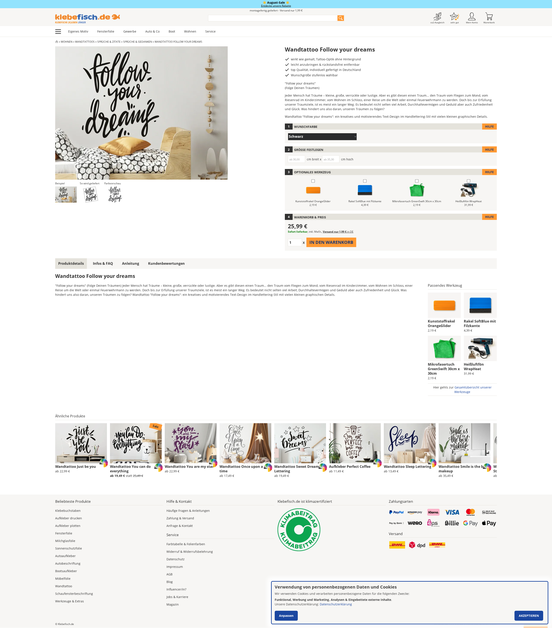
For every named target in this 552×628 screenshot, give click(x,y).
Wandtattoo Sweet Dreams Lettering (297, 468)
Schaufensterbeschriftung (74, 594)
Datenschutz (175, 559)
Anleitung (130, 263)
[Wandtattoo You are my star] (190, 443)
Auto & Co (152, 31)
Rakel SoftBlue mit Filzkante (480, 323)
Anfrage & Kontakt (179, 526)
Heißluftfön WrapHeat (474, 366)
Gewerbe (129, 31)
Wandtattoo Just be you (75, 466)
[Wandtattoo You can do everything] (136, 443)
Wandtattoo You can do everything (130, 468)
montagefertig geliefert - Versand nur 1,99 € (276, 10)
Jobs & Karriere (177, 597)
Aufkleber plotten (67, 526)
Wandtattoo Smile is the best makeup (463, 468)
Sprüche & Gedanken (137, 41)
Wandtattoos (85, 41)
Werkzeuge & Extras (69, 601)
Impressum (174, 567)
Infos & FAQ (103, 263)
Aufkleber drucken (68, 518)
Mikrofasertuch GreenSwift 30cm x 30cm (444, 369)
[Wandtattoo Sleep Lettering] (410, 443)
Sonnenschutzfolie (68, 548)
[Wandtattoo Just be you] (81, 443)
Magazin (172, 604)
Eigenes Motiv (78, 31)
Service (210, 31)
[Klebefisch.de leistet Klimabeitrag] (332, 529)
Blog (169, 582)
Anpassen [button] (286, 616)
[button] (66, 194)
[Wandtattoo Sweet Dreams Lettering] (300, 443)
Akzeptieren (529, 616)
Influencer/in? (176, 589)
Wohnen (190, 31)
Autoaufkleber (65, 556)
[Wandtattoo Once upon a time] (245, 443)
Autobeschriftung (67, 563)
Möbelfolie (63, 578)
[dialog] (410, 603)
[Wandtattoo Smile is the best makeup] (464, 443)
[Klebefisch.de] (128, 19)
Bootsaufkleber (66, 571)
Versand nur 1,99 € (338, 231)
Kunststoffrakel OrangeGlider (441, 323)
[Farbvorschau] (115, 194)
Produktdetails (71, 263)
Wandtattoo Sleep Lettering (407, 466)
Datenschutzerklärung (336, 604)
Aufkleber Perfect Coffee (349, 466)
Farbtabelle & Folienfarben (185, 544)
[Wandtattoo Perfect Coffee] (355, 443)
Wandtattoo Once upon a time (241, 468)
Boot (172, 31)
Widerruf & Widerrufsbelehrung (189, 552)
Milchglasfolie (65, 541)
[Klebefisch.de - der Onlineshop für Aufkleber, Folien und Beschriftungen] (56, 41)
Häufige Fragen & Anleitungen (188, 511)
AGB (169, 574)
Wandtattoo (63, 586)
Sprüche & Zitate (109, 41)
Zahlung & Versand (180, 518)
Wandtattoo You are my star (189, 466)
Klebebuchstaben (68, 511)
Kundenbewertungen (166, 263)
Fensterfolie (105, 31)
